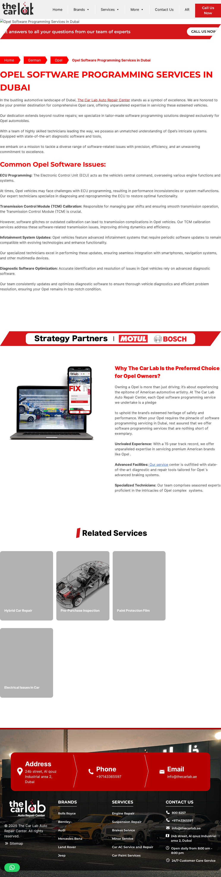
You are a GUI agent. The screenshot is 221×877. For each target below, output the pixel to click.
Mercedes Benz (70, 839)
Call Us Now (208, 10)
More (135, 9)
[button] (12, 867)
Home (57, 9)
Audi (61, 830)
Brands (79, 9)
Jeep (62, 855)
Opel (58, 60)
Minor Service (122, 839)
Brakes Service (123, 830)
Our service (158, 464)
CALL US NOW (204, 32)
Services (108, 9)
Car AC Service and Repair (132, 847)
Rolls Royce (67, 813)
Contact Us (164, 9)
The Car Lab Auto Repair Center (103, 100)
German (34, 60)
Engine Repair (123, 813)
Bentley (64, 822)
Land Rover (67, 847)
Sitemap (16, 843)
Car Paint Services (126, 855)
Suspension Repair (127, 822)
